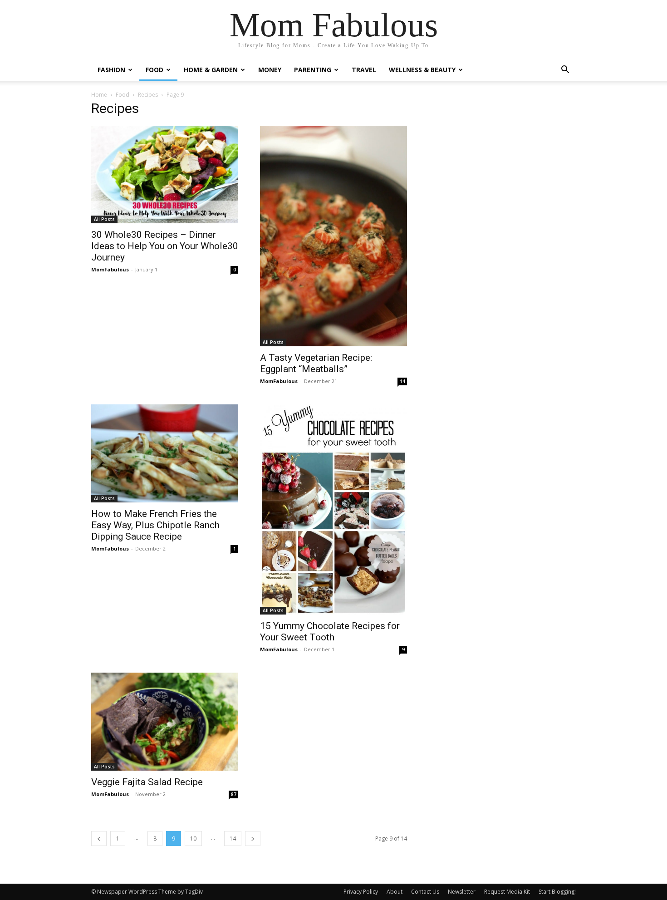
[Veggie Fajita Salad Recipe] (164, 722)
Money (269, 69)
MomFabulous (110, 269)
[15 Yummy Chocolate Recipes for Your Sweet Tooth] (333, 509)
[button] (565, 70)
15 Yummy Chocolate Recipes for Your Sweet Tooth (330, 631)
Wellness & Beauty (422, 69)
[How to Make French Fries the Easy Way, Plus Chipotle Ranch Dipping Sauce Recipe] (164, 453)
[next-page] (252, 838)
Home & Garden (211, 69)
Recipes (148, 94)
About (394, 891)
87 (233, 794)
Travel (364, 69)
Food (154, 69)
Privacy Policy (360, 891)
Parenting (312, 69)
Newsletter (462, 891)
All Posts (104, 219)
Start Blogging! (557, 891)
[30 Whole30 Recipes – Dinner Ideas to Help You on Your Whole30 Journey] (164, 174)
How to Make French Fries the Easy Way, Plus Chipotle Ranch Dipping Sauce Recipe (155, 525)
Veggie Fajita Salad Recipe (147, 782)
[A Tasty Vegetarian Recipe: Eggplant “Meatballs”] (333, 236)
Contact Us (425, 891)
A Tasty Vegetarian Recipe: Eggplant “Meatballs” (316, 363)
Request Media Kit (507, 891)
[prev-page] (99, 838)
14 (402, 381)
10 (193, 838)
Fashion (111, 69)
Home (99, 94)
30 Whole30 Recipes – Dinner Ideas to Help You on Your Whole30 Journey (164, 246)
